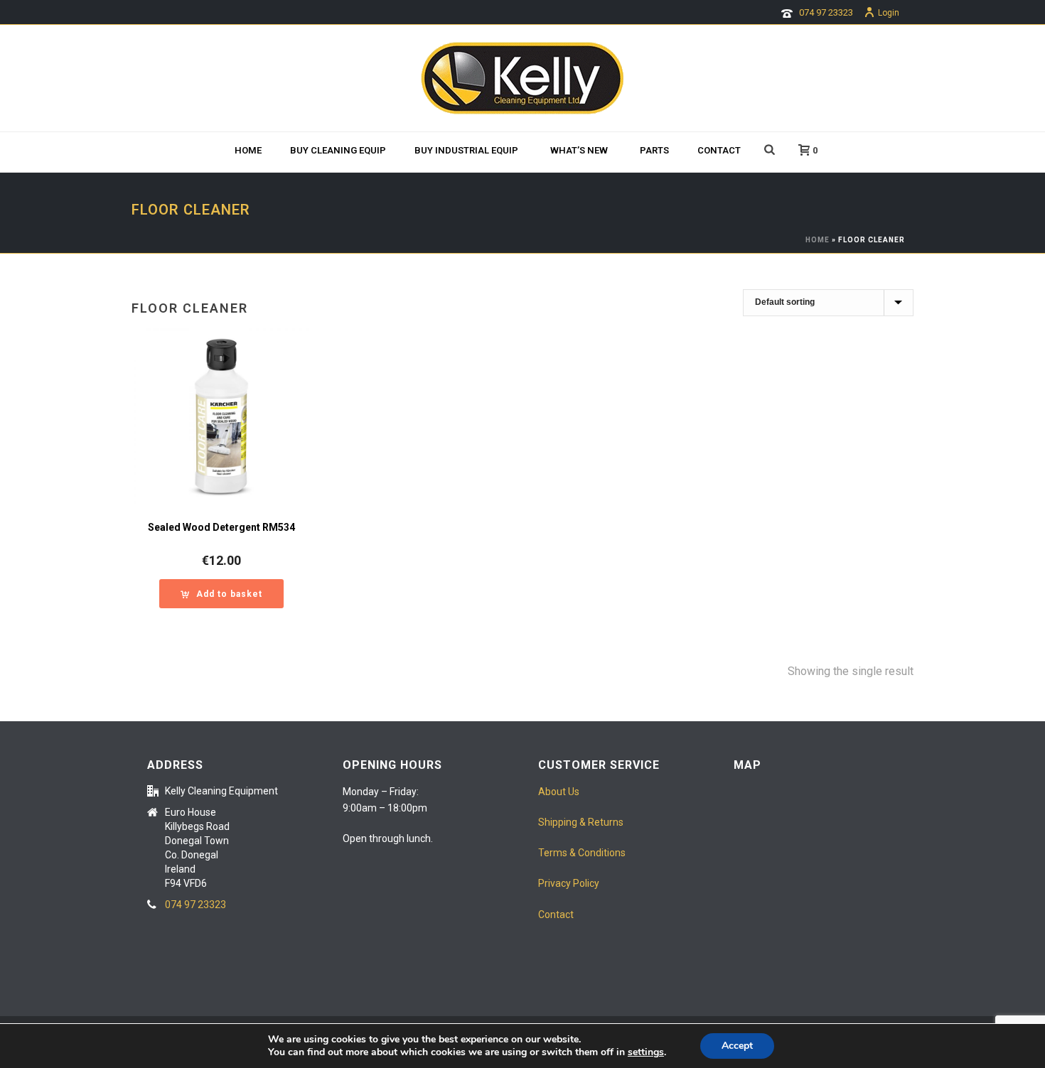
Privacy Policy (568, 883)
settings (646, 1052)
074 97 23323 (826, 12)
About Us (558, 791)
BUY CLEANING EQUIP (338, 150)
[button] (221, 593)
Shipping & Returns (580, 822)
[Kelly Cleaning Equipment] (522, 78)
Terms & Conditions (582, 852)
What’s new (579, 150)
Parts (654, 150)
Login (888, 13)
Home (248, 150)
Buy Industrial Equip (466, 150)
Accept (737, 1045)
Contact (719, 150)
